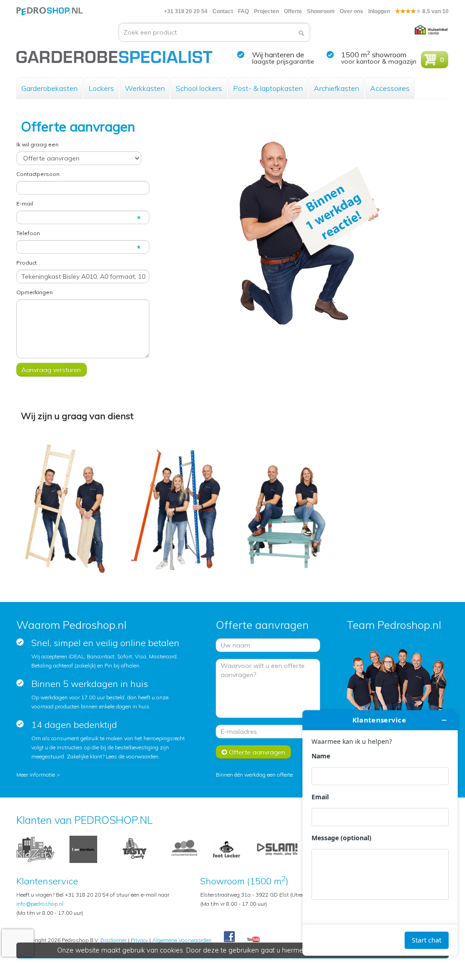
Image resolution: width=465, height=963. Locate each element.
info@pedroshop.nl (40, 903)
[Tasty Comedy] (134, 848)
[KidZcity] (35, 848)
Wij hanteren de (278, 54)
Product (26, 262)
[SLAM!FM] (277, 848)
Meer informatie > (38, 774)
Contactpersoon (37, 174)
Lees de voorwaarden (132, 756)
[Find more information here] (380, 833)
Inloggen (379, 11)
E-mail (24, 203)
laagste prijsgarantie (283, 61)
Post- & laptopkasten (268, 88)
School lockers (199, 88)
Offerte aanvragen (256, 752)
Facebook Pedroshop (229, 937)
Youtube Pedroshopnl (253, 940)
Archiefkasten (336, 88)
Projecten (266, 11)
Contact (223, 11)
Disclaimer (113, 940)
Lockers (101, 88)
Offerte (293, 11)
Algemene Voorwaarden (182, 940)
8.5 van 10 (435, 11)
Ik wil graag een (37, 144)
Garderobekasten (49, 88)
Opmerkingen (34, 292)
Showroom (321, 11)
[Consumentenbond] (184, 848)
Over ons (351, 11)
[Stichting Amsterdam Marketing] (83, 848)
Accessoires (390, 88)
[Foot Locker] (226, 848)
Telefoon (28, 233)
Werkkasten (145, 88)
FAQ (243, 11)
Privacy (139, 940)
